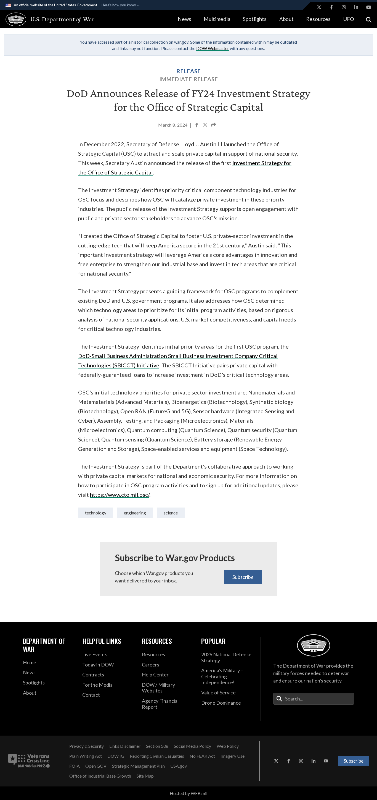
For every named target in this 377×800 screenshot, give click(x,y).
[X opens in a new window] (319, 7)
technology (95, 512)
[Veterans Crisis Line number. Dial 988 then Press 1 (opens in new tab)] (29, 761)
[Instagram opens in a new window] (344, 7)
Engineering (135, 512)
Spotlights (255, 19)
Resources (318, 19)
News (184, 19)
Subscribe (243, 577)
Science (171, 512)
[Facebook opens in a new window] (331, 7)
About (286, 19)
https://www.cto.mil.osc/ (119, 494)
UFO (348, 19)
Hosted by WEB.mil (188, 793)
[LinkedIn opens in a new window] (356, 7)
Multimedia (217, 19)
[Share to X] (205, 125)
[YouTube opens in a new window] (369, 7)
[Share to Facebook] (197, 125)
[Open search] (368, 19)
